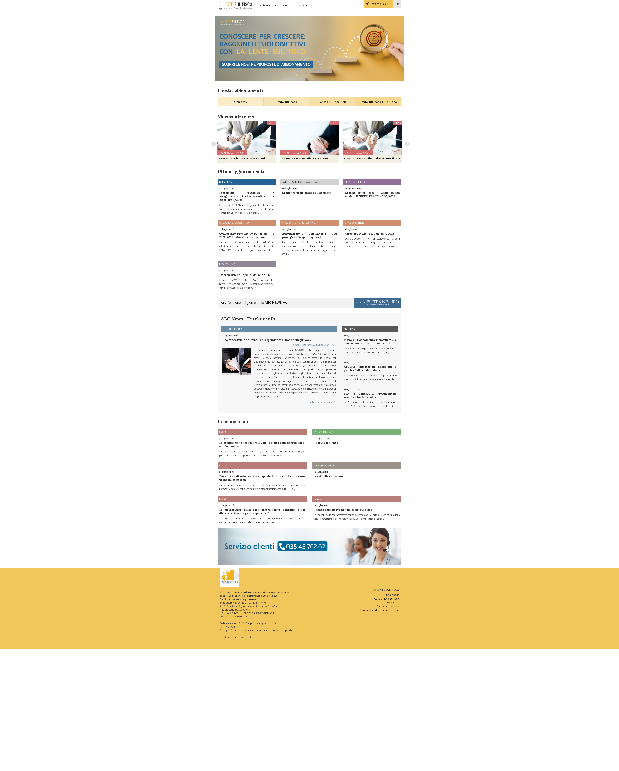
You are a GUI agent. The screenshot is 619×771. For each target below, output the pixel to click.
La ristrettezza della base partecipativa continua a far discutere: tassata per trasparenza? (262, 511)
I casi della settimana (329, 476)
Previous (212, 143)
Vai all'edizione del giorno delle (251, 302)
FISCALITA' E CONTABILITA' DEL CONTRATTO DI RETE (372, 158)
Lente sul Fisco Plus (332, 102)
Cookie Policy (391, 603)
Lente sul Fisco (286, 102)
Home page (392, 595)
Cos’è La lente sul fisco (386, 599)
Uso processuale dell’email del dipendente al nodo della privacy (266, 340)
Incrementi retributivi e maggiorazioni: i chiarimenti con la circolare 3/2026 (246, 196)
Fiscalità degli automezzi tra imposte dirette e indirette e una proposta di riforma (262, 478)
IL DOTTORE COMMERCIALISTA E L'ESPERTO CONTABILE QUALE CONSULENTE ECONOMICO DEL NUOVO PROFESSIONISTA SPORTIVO (308, 158)
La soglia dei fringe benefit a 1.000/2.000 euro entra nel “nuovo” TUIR (370, 397)
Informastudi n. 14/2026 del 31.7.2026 (244, 275)
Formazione (288, 5)
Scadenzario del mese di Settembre (306, 192)
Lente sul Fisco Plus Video (378, 102)
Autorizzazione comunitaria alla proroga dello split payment (309, 235)
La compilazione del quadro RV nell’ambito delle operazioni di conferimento (262, 444)
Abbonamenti (268, 5)
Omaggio (240, 102)
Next (406, 143)
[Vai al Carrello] (397, 4)
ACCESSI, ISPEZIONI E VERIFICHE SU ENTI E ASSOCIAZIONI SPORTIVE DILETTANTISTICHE (242, 158)
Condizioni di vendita (388, 606)
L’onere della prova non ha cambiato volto (343, 510)
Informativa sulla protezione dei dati (379, 610)
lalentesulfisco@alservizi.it (239, 637)
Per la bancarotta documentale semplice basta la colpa (370, 369)
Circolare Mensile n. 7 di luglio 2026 (369, 233)
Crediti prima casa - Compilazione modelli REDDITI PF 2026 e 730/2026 (372, 194)
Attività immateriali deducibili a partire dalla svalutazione (370, 342)
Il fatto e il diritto (326, 443)
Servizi (303, 5)
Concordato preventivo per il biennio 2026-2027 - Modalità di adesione (246, 235)
